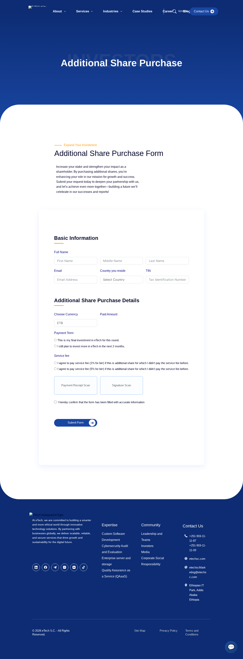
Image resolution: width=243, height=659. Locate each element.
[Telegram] (55, 567)
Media (145, 552)
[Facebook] (45, 567)
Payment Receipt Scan (75, 385)
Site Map (139, 630)
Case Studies (142, 11)
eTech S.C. (49, 630)
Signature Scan (121, 385)
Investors (147, 546)
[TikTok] (83, 567)
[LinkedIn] (36, 567)
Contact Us (201, 11)
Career (168, 11)
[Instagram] (64, 567)
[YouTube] (74, 567)
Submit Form (76, 422)
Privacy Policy (169, 630)
